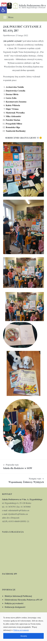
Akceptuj (23, 636)
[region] (23, 626)
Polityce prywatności (21, 630)
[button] (3, 10)
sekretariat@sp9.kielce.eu (18, 510)
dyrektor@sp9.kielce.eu (18, 514)
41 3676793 (11, 506)
